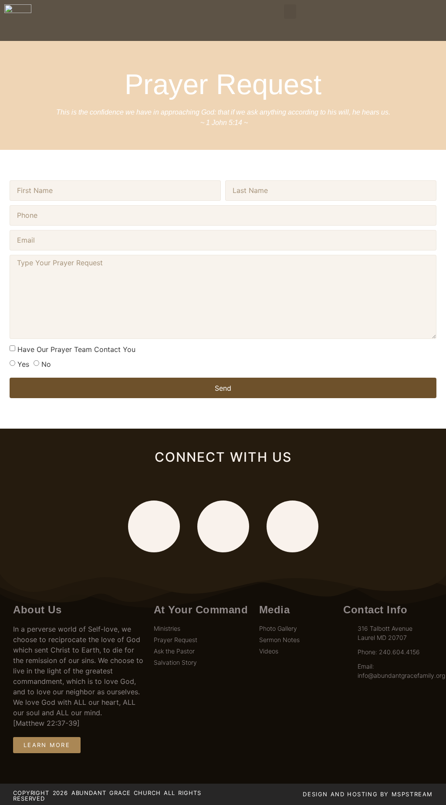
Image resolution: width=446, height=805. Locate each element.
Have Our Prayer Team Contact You (76, 349)
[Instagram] (292, 526)
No (46, 364)
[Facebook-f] (154, 526)
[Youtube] (223, 526)
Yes (23, 364)
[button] (290, 11)
